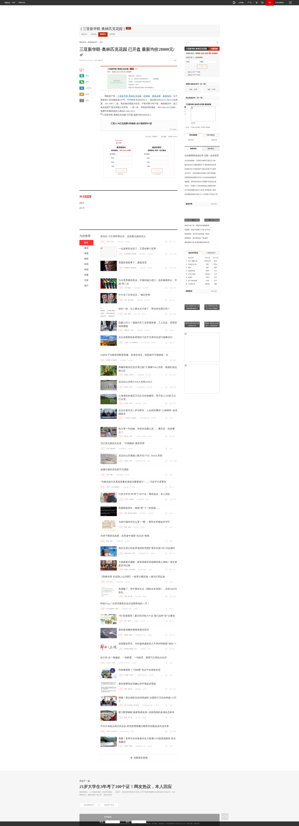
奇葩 (129, 314)
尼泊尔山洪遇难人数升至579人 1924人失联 (140, 455)
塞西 (116, 609)
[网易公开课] (241, 2)
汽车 (132, 330)
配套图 (208, 127)
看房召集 (118, 143)
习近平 (108, 241)
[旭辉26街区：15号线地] (192, 209)
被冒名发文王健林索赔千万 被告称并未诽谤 (200, 165)
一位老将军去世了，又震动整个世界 (137, 248)
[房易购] (109, 141)
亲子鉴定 (114, 360)
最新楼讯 (103, 34)
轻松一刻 (137, 314)
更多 (87, 100)
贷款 (133, 553)
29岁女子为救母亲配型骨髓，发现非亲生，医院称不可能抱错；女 (134, 355)
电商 (125, 717)
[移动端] (234, 2)
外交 (112, 241)
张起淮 (130, 689)
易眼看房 (189, 291)
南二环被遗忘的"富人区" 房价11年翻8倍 (212, 307)
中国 (107, 448)
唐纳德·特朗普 (132, 513)
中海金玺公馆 (192, 264)
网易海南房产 (93, 42)
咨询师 (131, 499)
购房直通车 (157, 147)
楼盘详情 (131, 87)
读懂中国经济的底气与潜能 (114, 469)
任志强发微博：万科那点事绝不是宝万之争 (200, 160)
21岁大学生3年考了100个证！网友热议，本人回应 (144, 494)
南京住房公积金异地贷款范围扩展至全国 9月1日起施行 (147, 548)
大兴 (215, 274)
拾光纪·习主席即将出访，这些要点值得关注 (123, 236)
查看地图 (156, 79)
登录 (270, 2)
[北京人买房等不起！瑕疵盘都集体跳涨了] (192, 294)
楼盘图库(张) (139, 87)
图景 (129, 621)
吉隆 (130, 436)
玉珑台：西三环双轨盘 (212, 220)
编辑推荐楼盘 (193, 253)
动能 (111, 475)
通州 (215, 261)
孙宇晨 (130, 596)
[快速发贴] (81, 69)
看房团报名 (121, 147)
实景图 (203, 127)
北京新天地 (191, 284)
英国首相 (127, 268)
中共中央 (114, 731)
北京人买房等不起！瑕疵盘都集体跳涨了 (192, 307)
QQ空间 (88, 88)
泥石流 (131, 375)
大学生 (126, 499)
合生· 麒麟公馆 (192, 261)
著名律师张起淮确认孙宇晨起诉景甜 (137, 683)
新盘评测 (189, 204)
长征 (107, 582)
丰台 (215, 271)
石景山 (215, 264)
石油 (125, 288)
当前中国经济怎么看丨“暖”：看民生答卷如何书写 (144, 522)
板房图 (198, 127)
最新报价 (167, 96)
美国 (125, 513)
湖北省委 (132, 569)
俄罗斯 (134, 254)
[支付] (257, 2)
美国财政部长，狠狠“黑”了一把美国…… (139, 508)
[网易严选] (250, 2)
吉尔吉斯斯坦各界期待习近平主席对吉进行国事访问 (145, 337)
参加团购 (112, 34)
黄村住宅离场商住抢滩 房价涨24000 (192, 324)
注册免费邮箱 (279, 2)
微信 (87, 82)
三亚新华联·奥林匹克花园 (118, 69)
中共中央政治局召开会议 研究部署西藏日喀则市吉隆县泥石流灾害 (134, 726)
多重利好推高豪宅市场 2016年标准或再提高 (200, 177)
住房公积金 (127, 553)
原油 (129, 288)
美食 (107, 541)
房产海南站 (173, 129)
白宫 (135, 649)
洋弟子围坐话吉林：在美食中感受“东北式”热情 (124, 535)
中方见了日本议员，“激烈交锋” (135, 294)
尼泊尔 (126, 387)
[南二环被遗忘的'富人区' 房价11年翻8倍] (212, 294)
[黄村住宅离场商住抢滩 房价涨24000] (192, 312)
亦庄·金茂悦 (192, 274)
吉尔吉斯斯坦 (133, 342)
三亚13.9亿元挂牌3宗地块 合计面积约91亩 (131, 123)
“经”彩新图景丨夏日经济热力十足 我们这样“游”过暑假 (147, 615)
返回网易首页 (89, 805)
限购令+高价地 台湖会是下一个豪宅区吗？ (212, 324)
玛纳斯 (126, 675)
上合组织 (127, 418)
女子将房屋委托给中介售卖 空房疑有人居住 (200, 190)
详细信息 (93, 34)
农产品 (130, 717)
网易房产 (100, 60)
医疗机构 (136, 705)
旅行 (125, 621)
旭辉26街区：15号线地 (192, 220)
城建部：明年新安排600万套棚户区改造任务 (200, 182)
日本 (125, 300)
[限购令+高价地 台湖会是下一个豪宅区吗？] (212, 312)
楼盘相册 (156, 96)
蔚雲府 (190, 277)
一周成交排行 (211, 253)
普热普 (126, 635)
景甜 (125, 596)
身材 (125, 314)
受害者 (108, 360)
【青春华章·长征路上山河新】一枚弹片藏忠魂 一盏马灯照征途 (132, 576)
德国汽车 (127, 330)
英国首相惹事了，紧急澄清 (133, 262)
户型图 (192, 127)
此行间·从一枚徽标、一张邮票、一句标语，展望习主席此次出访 (133, 657)
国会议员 (130, 300)
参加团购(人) (149, 87)
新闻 (102, 241)
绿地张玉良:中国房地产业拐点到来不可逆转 (200, 169)
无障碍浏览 (21, 2)
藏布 (130, 635)
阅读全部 (214, 204)
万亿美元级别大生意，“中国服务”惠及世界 (122, 443)
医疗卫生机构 (128, 705)
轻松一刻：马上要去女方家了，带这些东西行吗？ (144, 308)
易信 (87, 76)
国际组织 (112, 448)
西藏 (130, 746)
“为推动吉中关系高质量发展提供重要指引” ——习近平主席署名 (133, 481)
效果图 (193, 123)
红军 (111, 582)
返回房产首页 (109, 805)
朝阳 (215, 267)
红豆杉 (126, 403)
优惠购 (147, 96)
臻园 (189, 267)
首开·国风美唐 (192, 280)
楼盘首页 (84, 34)
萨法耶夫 (133, 418)
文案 (129, 527)
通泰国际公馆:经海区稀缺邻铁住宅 (197, 242)
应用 (13, 2)
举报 (175, 60)
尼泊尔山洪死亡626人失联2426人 (135, 381)
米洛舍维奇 (127, 254)
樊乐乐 (126, 436)
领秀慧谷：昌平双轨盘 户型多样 (196, 238)
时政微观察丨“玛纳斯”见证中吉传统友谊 (139, 669)
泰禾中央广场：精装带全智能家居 (197, 225)
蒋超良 (126, 569)
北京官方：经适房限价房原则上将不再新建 (200, 173)
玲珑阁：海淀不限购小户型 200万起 (197, 230)
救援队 (126, 375)
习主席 (108, 663)
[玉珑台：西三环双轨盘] (212, 209)
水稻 (130, 403)
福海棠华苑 (191, 271)
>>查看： (187, 127)
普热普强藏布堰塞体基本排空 (134, 629)
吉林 (111, 541)
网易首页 (7, 2)
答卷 (125, 527)
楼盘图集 (198, 104)
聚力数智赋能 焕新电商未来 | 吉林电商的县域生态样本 (146, 712)
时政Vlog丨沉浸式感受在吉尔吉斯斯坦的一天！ (125, 603)
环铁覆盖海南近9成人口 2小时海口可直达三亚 (201, 194)
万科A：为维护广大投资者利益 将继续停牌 (200, 186)
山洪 (130, 387)
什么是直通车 (157, 174)
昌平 (215, 277)
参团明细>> (121, 174)
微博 (87, 94)
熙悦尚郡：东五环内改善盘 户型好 (197, 234)
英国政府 (133, 268)
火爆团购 (214, 49)
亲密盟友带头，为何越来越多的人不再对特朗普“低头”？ (148, 643)
